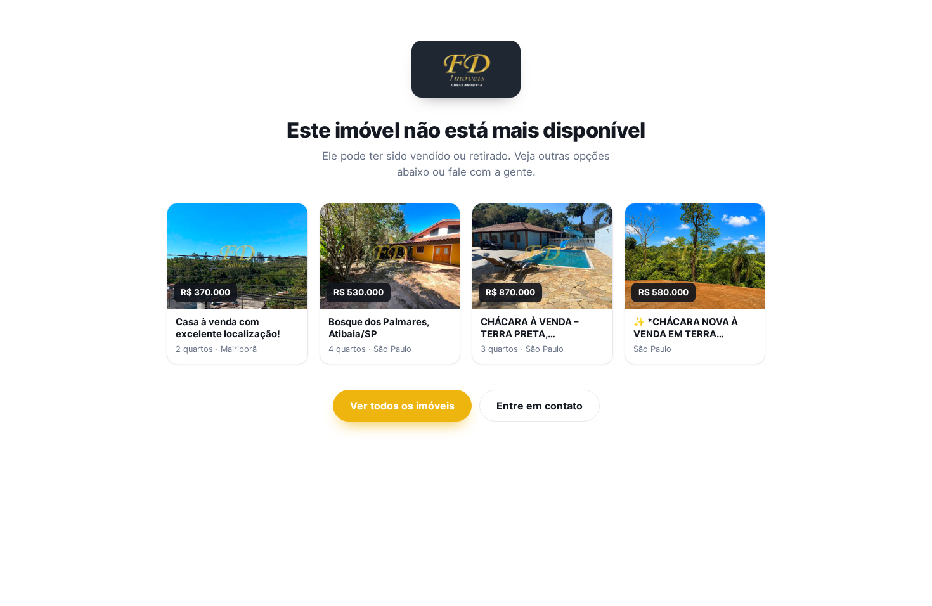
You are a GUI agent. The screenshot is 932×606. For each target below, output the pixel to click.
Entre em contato (539, 405)
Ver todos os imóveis (402, 405)
